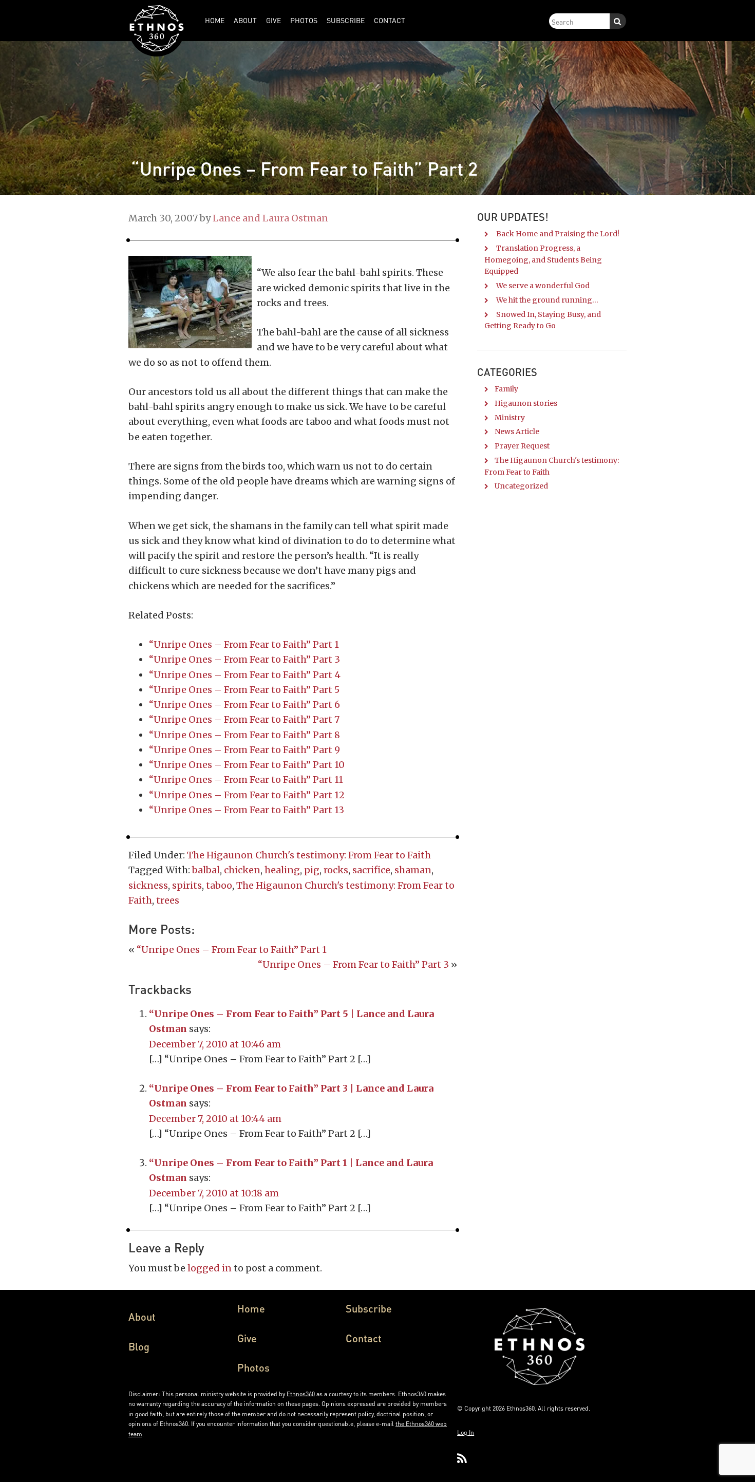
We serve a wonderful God (543, 285)
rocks (336, 870)
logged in (209, 1268)
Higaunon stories (526, 403)
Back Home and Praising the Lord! (557, 233)
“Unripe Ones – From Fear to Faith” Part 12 (247, 795)
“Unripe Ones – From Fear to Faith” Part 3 (244, 659)
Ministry (510, 417)
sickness (148, 885)
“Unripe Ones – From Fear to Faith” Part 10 (247, 765)
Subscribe (369, 1308)
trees (167, 900)
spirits (187, 885)
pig (311, 870)
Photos (253, 1367)
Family (506, 388)
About (142, 1316)
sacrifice (371, 870)
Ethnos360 (301, 1394)
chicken (242, 870)
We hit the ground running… (547, 300)
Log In (465, 1432)
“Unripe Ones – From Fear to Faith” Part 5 (244, 690)
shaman (412, 870)
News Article (517, 431)
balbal (206, 870)
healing (282, 870)
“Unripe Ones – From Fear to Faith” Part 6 (244, 704)
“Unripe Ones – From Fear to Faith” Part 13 (246, 810)
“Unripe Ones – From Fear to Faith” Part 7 (244, 719)
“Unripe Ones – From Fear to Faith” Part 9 (244, 750)
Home (251, 1308)
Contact (364, 1338)
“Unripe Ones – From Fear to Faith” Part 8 (244, 735)
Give (247, 1338)
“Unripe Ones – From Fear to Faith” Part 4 (245, 675)
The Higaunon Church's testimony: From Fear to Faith (309, 855)
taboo (219, 885)
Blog (138, 1346)
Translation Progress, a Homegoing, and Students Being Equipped (543, 259)
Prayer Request (522, 446)
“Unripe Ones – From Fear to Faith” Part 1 (244, 644)
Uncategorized (521, 486)
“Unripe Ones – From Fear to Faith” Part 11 (246, 779)
